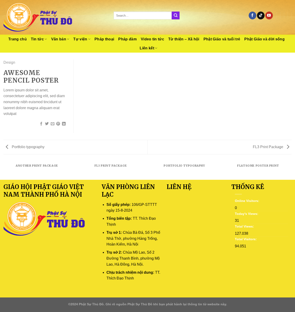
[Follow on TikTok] (261, 15)
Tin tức (37, 39)
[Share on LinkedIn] (64, 124)
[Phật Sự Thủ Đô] (55, 17)
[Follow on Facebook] (252, 15)
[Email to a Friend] (52, 124)
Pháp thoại (104, 39)
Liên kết (147, 48)
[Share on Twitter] (47, 124)
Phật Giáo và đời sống (264, 39)
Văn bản (58, 39)
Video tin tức (152, 39)
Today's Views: (247, 214)
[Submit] (176, 15)
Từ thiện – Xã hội (183, 39)
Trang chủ (17, 39)
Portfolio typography (27, 147)
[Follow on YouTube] (269, 15)
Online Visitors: (247, 201)
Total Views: (245, 226)
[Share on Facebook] (41, 124)
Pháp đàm (127, 39)
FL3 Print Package (268, 147)
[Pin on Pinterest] (58, 124)
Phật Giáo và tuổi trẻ (222, 39)
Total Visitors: (246, 239)
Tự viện (80, 39)
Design (9, 62)
